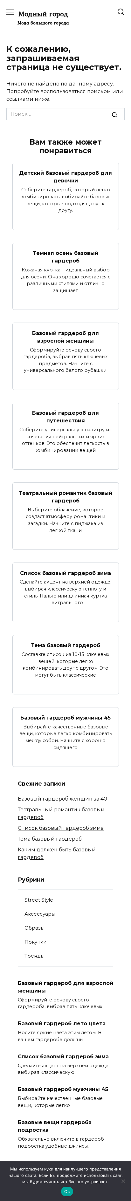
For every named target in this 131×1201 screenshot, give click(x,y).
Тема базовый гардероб (65, 645)
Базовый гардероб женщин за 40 (62, 799)
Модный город (43, 13)
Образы (34, 928)
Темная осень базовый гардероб (65, 257)
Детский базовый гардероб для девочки (65, 177)
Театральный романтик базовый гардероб (65, 496)
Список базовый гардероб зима (65, 573)
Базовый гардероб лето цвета (62, 1023)
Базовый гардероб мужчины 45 (65, 717)
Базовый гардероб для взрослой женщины (65, 337)
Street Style (38, 900)
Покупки (35, 942)
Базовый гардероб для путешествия (65, 417)
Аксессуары (39, 914)
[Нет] (123, 1181)
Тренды (34, 956)
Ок (67, 1191)
